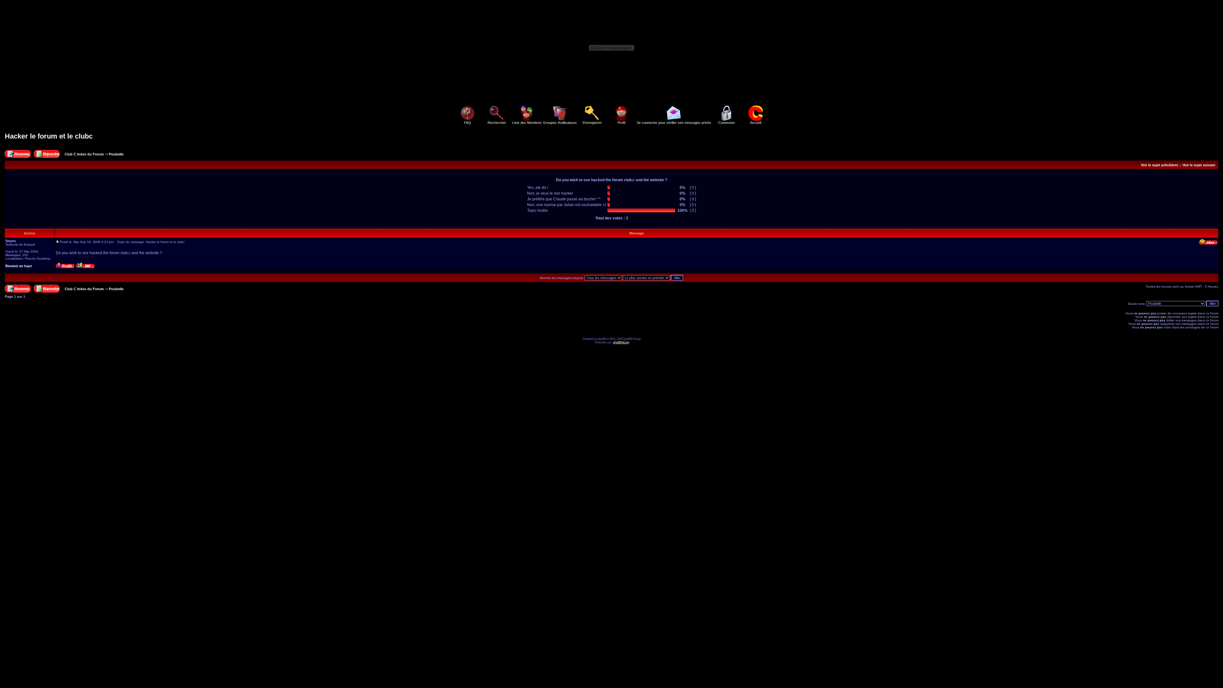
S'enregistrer (592, 123)
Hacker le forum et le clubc (49, 136)
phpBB (601, 338)
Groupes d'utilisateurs (560, 123)
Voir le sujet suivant (1199, 165)
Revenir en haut (18, 266)
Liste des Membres (527, 123)
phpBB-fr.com (621, 342)
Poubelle (116, 154)
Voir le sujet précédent (1159, 165)
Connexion (726, 123)
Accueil (755, 123)
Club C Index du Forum (84, 154)
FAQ (467, 123)
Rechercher (497, 123)
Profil (621, 123)
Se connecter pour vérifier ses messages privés (674, 123)
